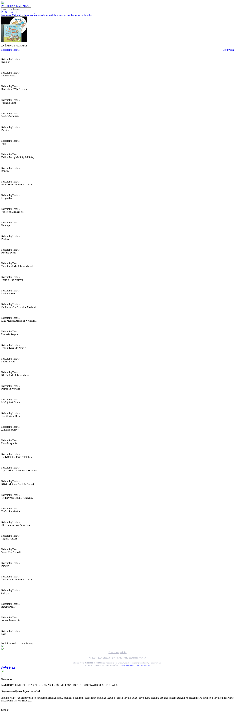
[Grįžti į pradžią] (2, 3)
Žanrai (37, 15)
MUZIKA (23, 5)
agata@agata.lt (143, 665)
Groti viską (228, 49)
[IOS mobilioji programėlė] (7, 667)
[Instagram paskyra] (2, 667)
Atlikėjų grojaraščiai (60, 15)
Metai (15, 15)
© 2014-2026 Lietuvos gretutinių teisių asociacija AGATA (117, 657)
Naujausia (6, 15)
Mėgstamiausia (25, 15)
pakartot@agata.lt (128, 665)
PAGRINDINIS (9, 5)
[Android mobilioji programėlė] (10, 667)
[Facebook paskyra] (5, 667)
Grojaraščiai (77, 15)
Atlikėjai (45, 15)
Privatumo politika (118, 652)
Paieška (88, 15)
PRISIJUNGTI (9, 12)
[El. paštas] (13, 667)
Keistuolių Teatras (10, 49)
